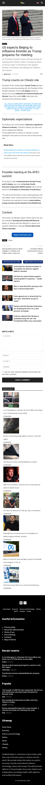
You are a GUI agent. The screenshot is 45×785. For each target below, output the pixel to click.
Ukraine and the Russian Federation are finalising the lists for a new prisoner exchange (28, 308)
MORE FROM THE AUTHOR (33, 262)
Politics (9, 7)
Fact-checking (9, 635)
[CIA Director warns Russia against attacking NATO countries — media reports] (7, 278)
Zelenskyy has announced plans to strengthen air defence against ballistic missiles (27, 268)
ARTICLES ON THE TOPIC (12, 262)
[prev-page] (3, 326)
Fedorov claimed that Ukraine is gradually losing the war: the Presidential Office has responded (27, 318)
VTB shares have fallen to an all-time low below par (21, 585)
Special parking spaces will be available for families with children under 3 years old (12, 251)
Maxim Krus (7, 74)
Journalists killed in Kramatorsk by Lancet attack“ (35, 251)
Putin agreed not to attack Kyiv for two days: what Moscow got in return (27, 298)
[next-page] (6, 326)
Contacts (7, 637)
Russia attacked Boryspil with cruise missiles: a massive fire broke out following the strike (20, 709)
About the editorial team (14, 630)
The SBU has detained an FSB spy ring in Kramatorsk (21, 511)
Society (4, 705)
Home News (6, 670)
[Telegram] (21, 602)
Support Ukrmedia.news (22, 235)
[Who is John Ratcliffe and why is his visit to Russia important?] (7, 288)
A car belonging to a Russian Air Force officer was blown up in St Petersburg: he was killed (21, 658)
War (3, 697)
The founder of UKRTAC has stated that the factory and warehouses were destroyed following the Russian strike (22, 692)
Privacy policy (9, 627)
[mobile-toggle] (3, 3)
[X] (25, 602)
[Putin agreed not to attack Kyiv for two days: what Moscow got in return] (7, 298)
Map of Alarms (10, 639)
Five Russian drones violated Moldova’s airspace (20, 462)
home (3, 7)
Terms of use (9, 632)
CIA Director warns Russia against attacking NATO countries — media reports (28, 278)
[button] (42, 3)
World (4, 662)
